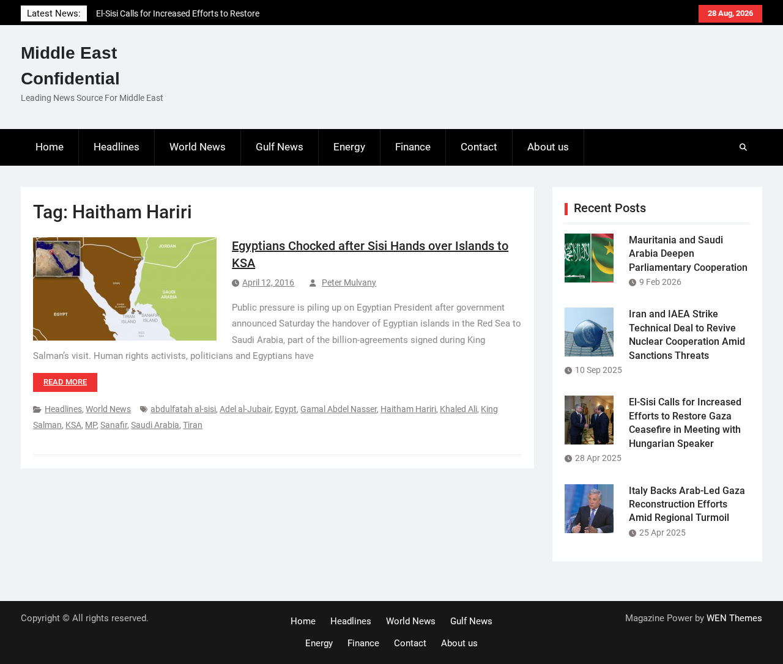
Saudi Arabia (155, 425)
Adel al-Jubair (245, 409)
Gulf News (279, 147)
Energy (349, 147)
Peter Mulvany (349, 282)
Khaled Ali (458, 409)
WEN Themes (734, 618)
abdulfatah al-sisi (183, 409)
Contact (479, 147)
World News (197, 147)
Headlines (116, 147)
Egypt (286, 409)
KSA (73, 425)
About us (548, 147)
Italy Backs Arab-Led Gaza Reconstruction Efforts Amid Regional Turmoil (687, 504)
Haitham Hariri (408, 409)
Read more (65, 381)
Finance (413, 147)
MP (91, 425)
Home (49, 147)
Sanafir (113, 425)
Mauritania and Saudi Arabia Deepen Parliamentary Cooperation (688, 253)
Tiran (192, 425)
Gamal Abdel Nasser (338, 409)
